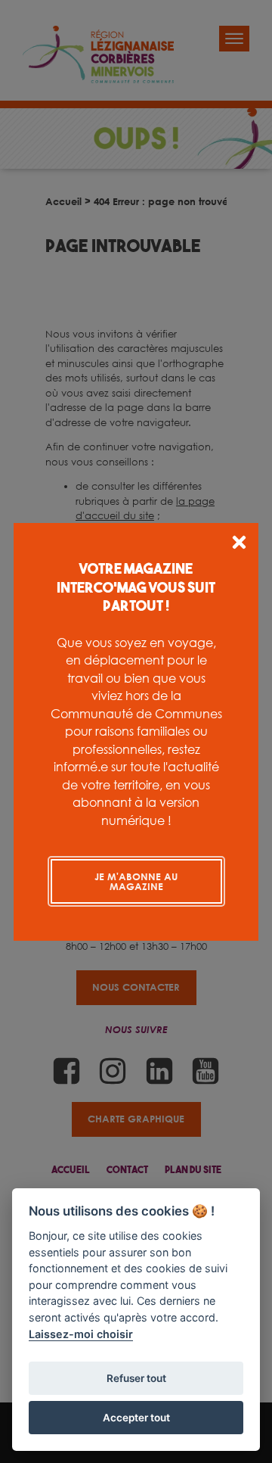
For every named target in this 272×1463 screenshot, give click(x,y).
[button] (239, 544)
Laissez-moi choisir (81, 1334)
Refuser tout (136, 1378)
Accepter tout (136, 1418)
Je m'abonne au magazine (136, 881)
